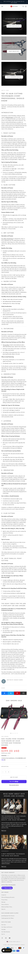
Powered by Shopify (19, 944)
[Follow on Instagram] (6, 938)
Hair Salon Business (5, 931)
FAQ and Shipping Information (7, 897)
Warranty (3, 902)
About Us (3, 909)
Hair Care (3, 924)
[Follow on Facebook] (2, 938)
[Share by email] (23, 693)
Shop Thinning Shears (14, 77)
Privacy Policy (4, 899)
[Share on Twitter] (11, 693)
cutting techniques (9, 117)
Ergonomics (5, 851)
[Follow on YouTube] (9, 938)
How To (3, 934)
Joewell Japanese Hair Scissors (7, 915)
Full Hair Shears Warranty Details (8, 884)
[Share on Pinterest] (17, 693)
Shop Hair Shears (14, 26)
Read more (3, 830)
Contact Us (3, 895)
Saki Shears (4, 736)
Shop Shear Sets (14, 51)
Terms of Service (5, 904)
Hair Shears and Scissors (6, 927)
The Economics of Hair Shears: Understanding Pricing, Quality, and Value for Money (13, 818)
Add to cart (14, 777)
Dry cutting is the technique (7, 238)
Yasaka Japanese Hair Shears (7, 918)
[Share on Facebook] (4, 693)
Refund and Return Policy (6, 907)
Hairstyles (3, 929)
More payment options (14, 785)
